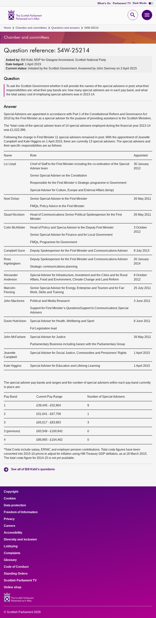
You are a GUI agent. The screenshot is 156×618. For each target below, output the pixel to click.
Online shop (12, 587)
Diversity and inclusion (20, 539)
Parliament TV (122, 3)
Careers (9, 525)
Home (7, 27)
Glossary (10, 559)
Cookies (10, 498)
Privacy (9, 519)
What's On (104, 3)
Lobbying (11, 546)
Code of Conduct (16, 566)
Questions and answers (65, 27)
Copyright (11, 491)
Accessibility (13, 532)
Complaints (12, 553)
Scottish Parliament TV (20, 580)
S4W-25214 (91, 27)
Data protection (15, 505)
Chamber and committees (31, 27)
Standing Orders (16, 573)
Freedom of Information (21, 512)
